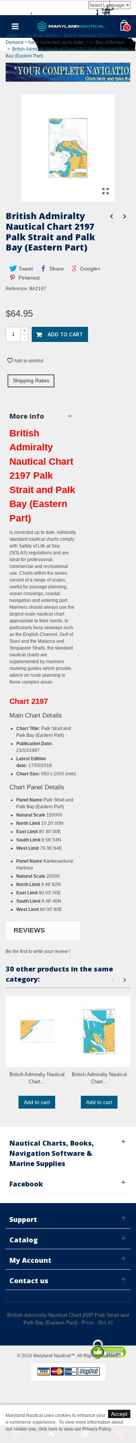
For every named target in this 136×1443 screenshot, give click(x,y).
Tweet (25, 269)
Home (12, 35)
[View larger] (105, 192)
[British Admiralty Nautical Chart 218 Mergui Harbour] (99, 1031)
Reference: (17, 288)
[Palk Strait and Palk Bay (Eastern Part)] (68, 198)
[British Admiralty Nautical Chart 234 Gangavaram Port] (37, 1031)
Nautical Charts (41, 35)
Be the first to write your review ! (38, 951)
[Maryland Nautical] (71, 26)
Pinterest (28, 278)
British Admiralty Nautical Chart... (37, 1078)
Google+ (89, 269)
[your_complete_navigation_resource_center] (68, 71)
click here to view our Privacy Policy (74, 1429)
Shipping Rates (31, 380)
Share (56, 269)
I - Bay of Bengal (107, 42)
